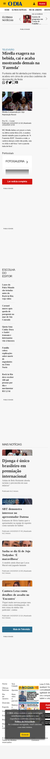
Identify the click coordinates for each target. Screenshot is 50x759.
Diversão (6, 703)
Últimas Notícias (19, 10)
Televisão (8, 50)
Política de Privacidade (25, 721)
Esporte (5, 707)
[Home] (15, 5)
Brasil (4, 720)
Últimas (7, 19)
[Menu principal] (4, 3)
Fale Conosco (35, 739)
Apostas (15, 690)
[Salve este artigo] (13, 83)
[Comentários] (16, 83)
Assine (42, 4)
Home (7, 10)
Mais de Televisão (21, 629)
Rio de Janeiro (35, 10)
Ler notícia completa (17, 181)
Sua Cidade (15, 685)
